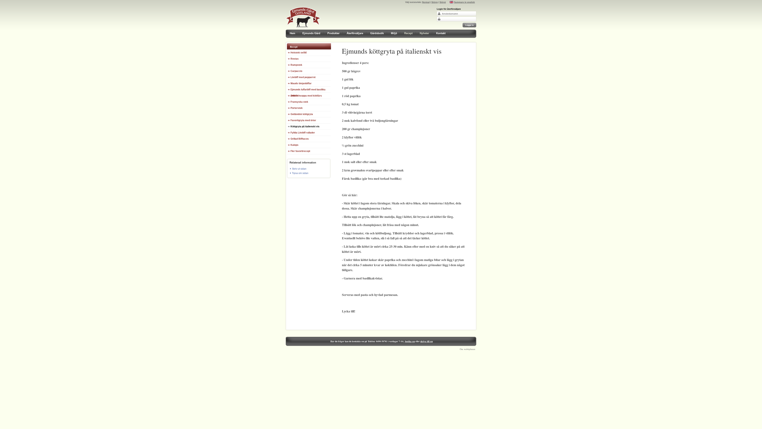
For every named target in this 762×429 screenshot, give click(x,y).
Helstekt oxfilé (299, 52)
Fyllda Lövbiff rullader (303, 132)
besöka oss (410, 341)
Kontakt (440, 33)
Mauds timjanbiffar (301, 83)
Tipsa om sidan (300, 173)
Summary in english (464, 2)
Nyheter (424, 33)
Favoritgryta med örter (303, 120)
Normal (426, 2)
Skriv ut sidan (299, 168)
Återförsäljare (355, 33)
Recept (408, 33)
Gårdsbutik (377, 33)
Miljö (394, 33)
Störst (443, 2)
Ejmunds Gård (311, 33)
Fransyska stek (299, 101)
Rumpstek (296, 65)
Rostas (295, 58)
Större (434, 2)
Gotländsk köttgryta (302, 114)
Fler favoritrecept (300, 151)
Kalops (294, 145)
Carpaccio (296, 71)
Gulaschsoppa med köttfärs (306, 95)
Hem (292, 33)
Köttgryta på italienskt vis (305, 126)
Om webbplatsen (467, 349)
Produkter (333, 33)
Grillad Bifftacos (300, 138)
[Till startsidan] (303, 28)
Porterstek (297, 108)
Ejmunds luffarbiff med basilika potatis (308, 90)
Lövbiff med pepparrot (303, 77)
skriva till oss (426, 341)
